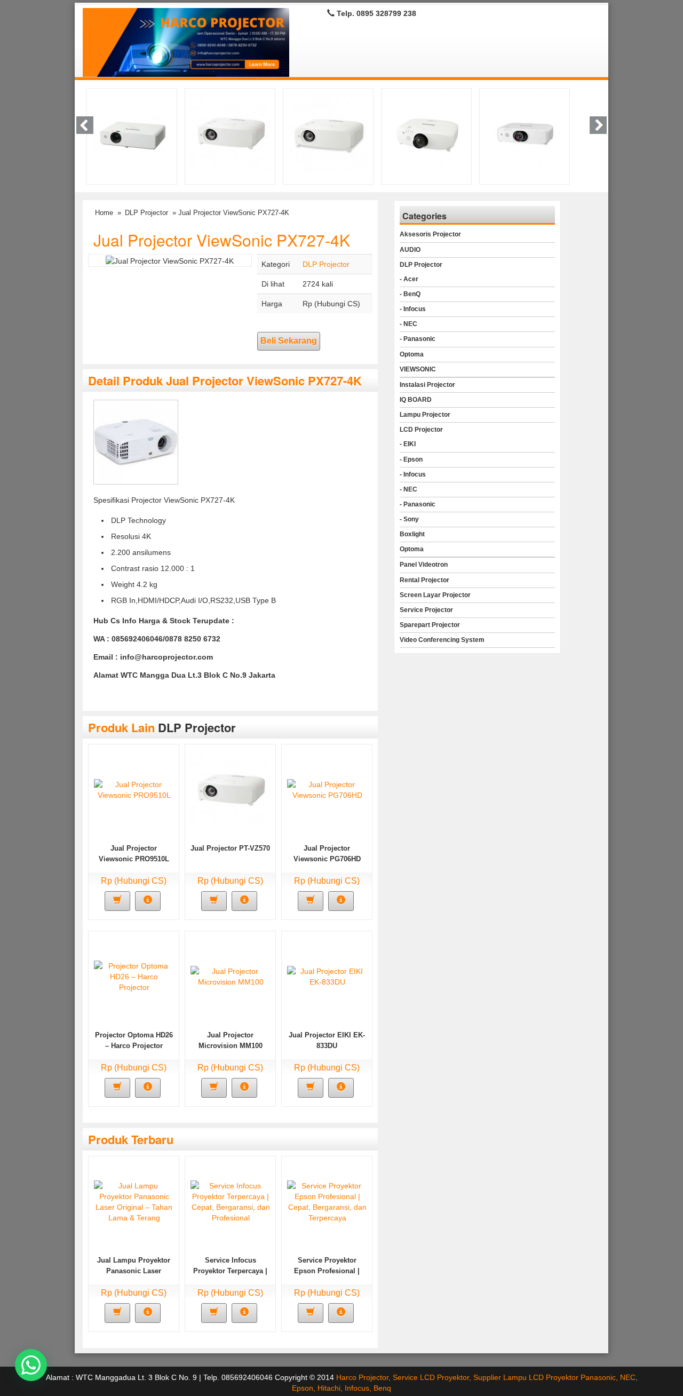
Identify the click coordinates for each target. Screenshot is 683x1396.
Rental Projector (424, 580)
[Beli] (117, 901)
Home (104, 213)
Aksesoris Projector (430, 234)
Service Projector (426, 610)
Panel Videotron (424, 564)
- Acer (409, 279)
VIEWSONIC (418, 369)
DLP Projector (146, 213)
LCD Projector (421, 429)
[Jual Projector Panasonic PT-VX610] (329, 133)
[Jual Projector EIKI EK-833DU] (327, 976)
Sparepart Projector (430, 625)
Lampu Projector (425, 414)
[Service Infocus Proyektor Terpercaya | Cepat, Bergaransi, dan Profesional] (230, 1201)
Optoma (412, 354)
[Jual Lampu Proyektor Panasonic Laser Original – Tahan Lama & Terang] (134, 1201)
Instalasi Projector (427, 384)
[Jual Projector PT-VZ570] (231, 133)
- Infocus (413, 309)
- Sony (409, 519)
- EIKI (408, 444)
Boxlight (412, 534)
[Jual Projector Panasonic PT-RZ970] (132, 133)
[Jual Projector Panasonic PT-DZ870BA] (525, 133)
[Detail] (148, 901)
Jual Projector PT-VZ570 (230, 848)
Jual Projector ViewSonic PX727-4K (221, 239)
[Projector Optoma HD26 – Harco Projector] (134, 976)
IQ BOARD (416, 399)
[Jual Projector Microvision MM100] (230, 976)
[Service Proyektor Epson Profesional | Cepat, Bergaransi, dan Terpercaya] (327, 1201)
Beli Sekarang (288, 340)
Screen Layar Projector (435, 595)
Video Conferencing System (442, 640)
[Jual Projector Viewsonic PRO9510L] (134, 789)
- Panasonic (417, 339)
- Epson (411, 459)
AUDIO (410, 249)
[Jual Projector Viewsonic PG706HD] (327, 789)
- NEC (408, 324)
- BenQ (410, 294)
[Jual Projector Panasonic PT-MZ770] (427, 133)
